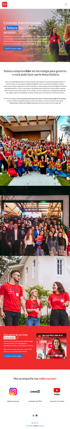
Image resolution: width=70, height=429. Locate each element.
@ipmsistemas (13, 401)
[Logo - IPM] (4, 4)
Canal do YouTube (57, 401)
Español (41, 426)
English (36, 426)
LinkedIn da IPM (35, 401)
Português (29, 426)
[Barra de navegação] (66, 4)
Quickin (36, 423)
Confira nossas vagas (13, 48)
